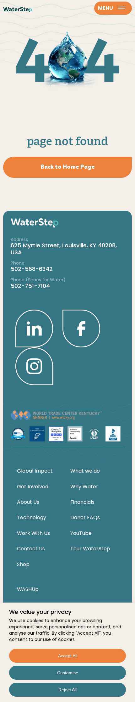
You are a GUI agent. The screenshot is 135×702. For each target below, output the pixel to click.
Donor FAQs (85, 517)
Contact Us (31, 548)
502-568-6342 (32, 269)
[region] (67, 652)
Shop (23, 564)
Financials (82, 502)
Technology (31, 517)
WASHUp (28, 589)
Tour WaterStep (90, 548)
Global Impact (35, 471)
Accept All (67, 655)
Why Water (84, 486)
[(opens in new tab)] (34, 328)
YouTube (81, 533)
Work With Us (33, 533)
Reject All (67, 689)
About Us (28, 502)
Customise (67, 672)
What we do (85, 471)
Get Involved (32, 486)
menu (105, 8)
